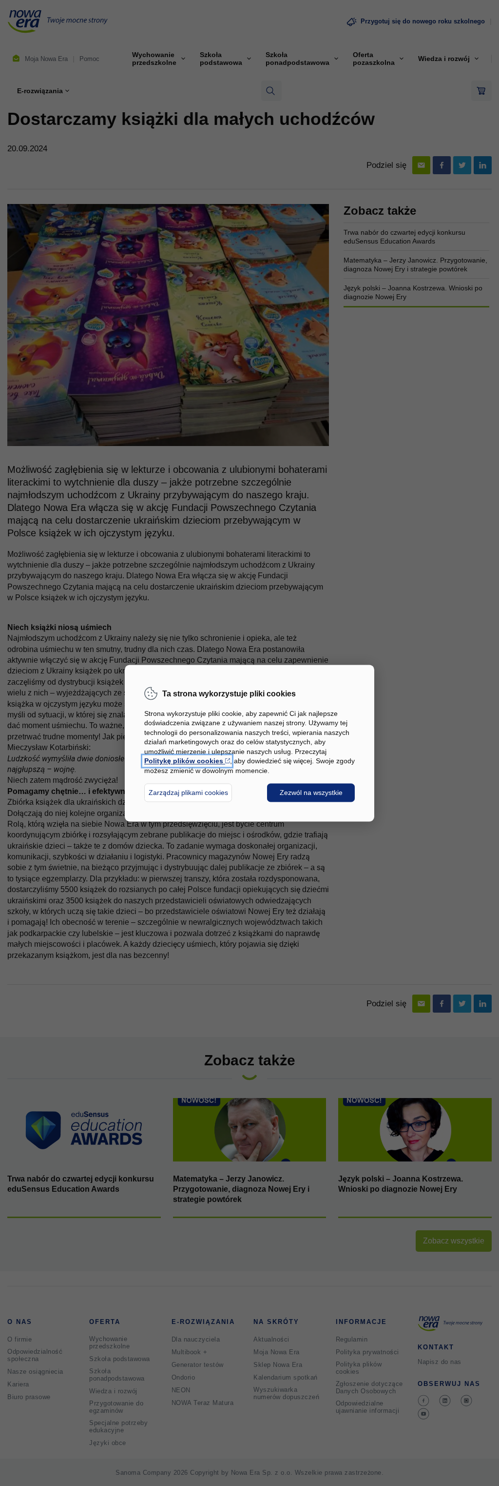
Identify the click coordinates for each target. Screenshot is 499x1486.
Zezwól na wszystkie (311, 792)
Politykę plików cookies (187, 761)
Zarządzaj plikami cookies (188, 792)
